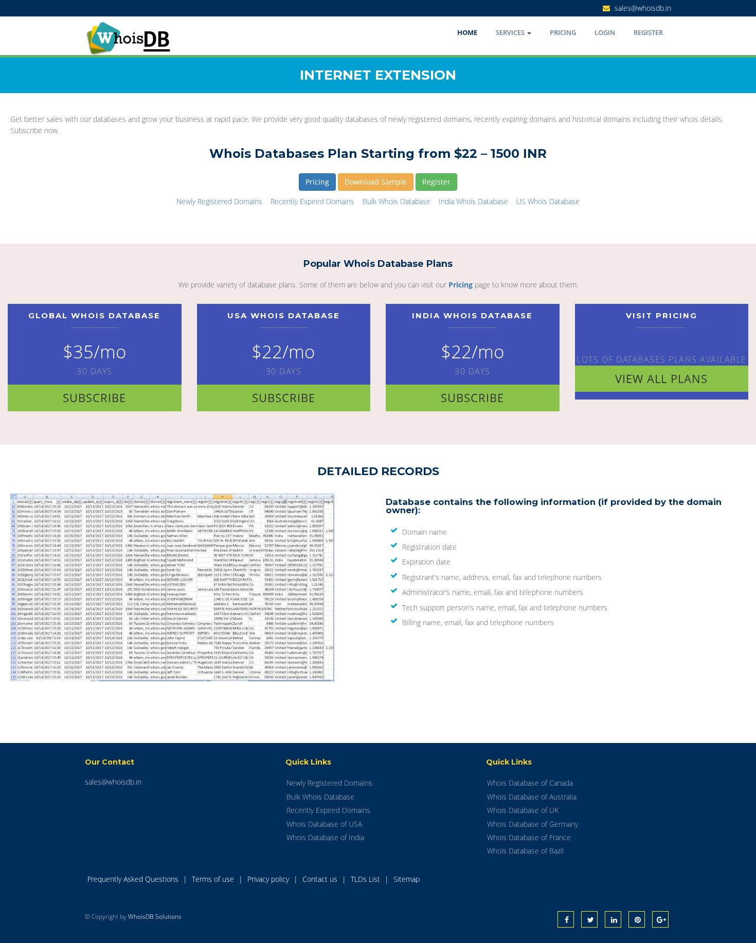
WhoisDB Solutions (155, 916)
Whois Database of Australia (532, 797)
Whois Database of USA (324, 824)
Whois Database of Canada (530, 783)
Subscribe (94, 397)
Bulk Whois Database (396, 201)
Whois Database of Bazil (525, 851)
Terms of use (214, 879)
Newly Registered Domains (219, 201)
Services (511, 32)
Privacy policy (269, 879)
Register (648, 32)
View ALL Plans (661, 378)
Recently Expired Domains (312, 201)
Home (467, 32)
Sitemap (406, 879)
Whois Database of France (529, 837)
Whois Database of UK (523, 810)
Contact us (320, 879)
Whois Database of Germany (532, 824)
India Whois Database (473, 201)
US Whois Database (548, 201)
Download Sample (376, 182)
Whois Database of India (325, 837)
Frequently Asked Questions (134, 879)
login (605, 32)
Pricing (563, 32)
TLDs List (366, 879)
